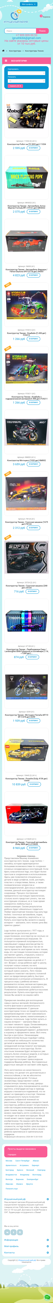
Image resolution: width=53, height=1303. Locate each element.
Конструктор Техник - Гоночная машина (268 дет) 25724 (26, 587)
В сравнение (36, 115)
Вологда (9, 1179)
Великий (30, 1170)
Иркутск (29, 1184)
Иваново (9, 1184)
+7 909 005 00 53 (26, 35)
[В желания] (17, 115)
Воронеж (20, 1179)
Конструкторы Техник (34, 51)
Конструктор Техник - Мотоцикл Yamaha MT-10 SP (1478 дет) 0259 (26, 716)
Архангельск (11, 1165)
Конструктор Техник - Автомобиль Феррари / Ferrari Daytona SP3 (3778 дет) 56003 (26, 270)
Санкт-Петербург (22, 1161)
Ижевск (19, 1184)
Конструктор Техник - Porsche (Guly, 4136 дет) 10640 (26, 780)
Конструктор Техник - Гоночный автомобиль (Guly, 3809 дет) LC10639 (26, 843)
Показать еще (12, 1189)
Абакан (36, 1161)
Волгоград (37, 1175)
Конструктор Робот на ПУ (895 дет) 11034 (26, 144)
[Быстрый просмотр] (26, 120)
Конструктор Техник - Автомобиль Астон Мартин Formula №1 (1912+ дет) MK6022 (26, 207)
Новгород (41, 1170)
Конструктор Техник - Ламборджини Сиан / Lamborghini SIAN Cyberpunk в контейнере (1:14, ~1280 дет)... (26, 651)
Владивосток (11, 1175)
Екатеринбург (32, 1179)
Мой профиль (11, 1246)
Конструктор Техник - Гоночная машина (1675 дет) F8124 (26, 523)
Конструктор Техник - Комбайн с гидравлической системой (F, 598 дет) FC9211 (27, 398)
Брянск (20, 1170)
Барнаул (35, 1165)
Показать (12, 77)
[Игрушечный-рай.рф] (16, 16)
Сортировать (13, 69)
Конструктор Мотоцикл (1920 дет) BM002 (26, 460)
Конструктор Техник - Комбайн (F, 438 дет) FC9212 (26, 334)
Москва (9, 1161)
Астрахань (24, 1165)
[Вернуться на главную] (3, 50)
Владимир (24, 1175)
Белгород (10, 1170)
